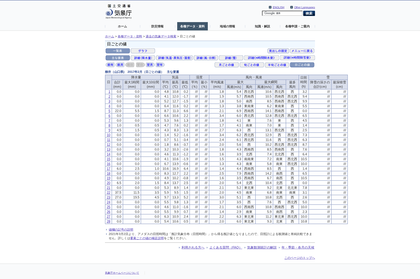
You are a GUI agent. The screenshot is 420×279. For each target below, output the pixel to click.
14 (108, 154)
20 (108, 183)
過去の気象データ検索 (161, 36)
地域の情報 (227, 26)
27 (108, 216)
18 (108, 173)
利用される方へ (193, 247)
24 (108, 202)
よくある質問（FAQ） (225, 247)
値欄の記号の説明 (121, 229)
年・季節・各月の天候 (298, 247)
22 (108, 192)
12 (108, 144)
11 (108, 140)
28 (108, 221)
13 (108, 149)
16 (108, 164)
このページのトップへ (299, 258)
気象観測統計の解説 (262, 247)
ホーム (122, 26)
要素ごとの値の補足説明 (147, 238)
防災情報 (157, 26)
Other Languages (304, 7)
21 (108, 188)
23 (108, 197)
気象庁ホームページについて (122, 272)
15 (108, 159)
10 (108, 135)
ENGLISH (278, 7)
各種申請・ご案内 (297, 26)
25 (108, 207)
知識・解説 (262, 26)
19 (108, 178)
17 (108, 168)
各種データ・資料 (192, 26)
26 (108, 212)
